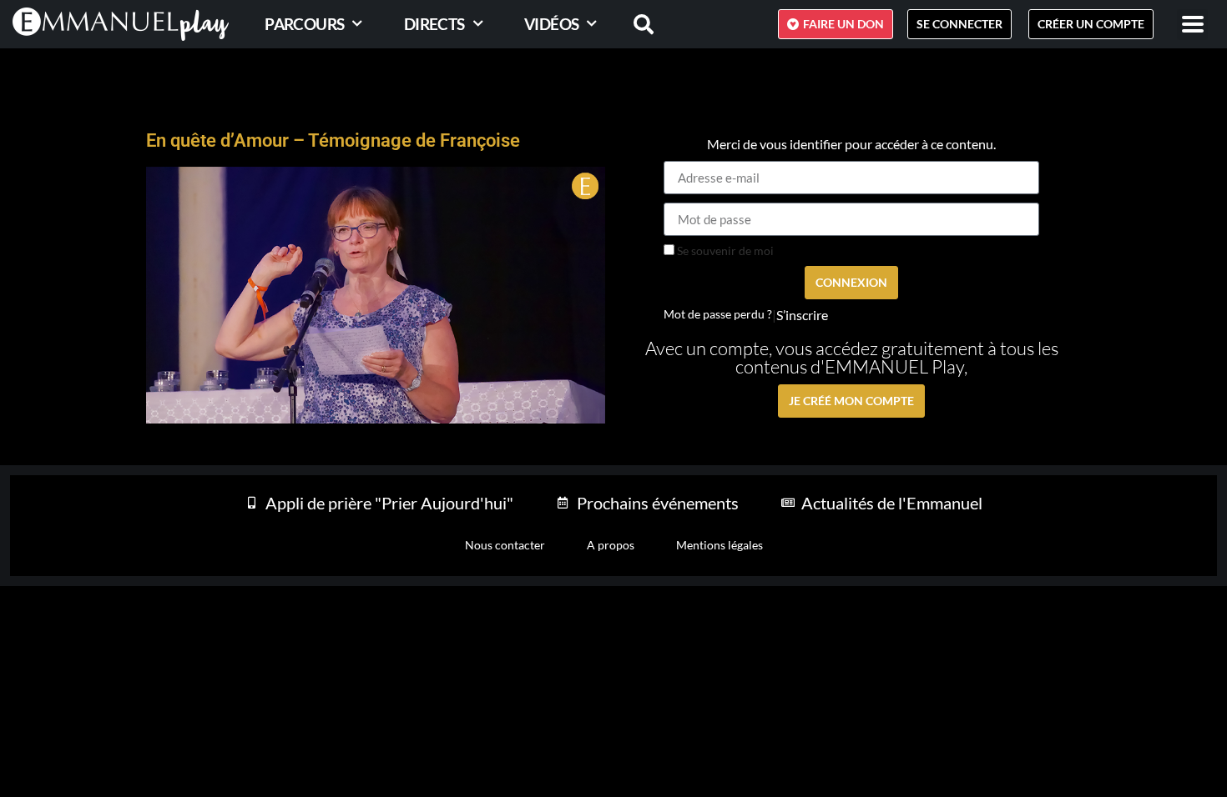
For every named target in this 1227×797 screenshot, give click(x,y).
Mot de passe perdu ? (718, 314)
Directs (434, 23)
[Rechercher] (634, 24)
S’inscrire (802, 315)
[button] (1192, 24)
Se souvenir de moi (724, 251)
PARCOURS (304, 23)
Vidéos (551, 23)
